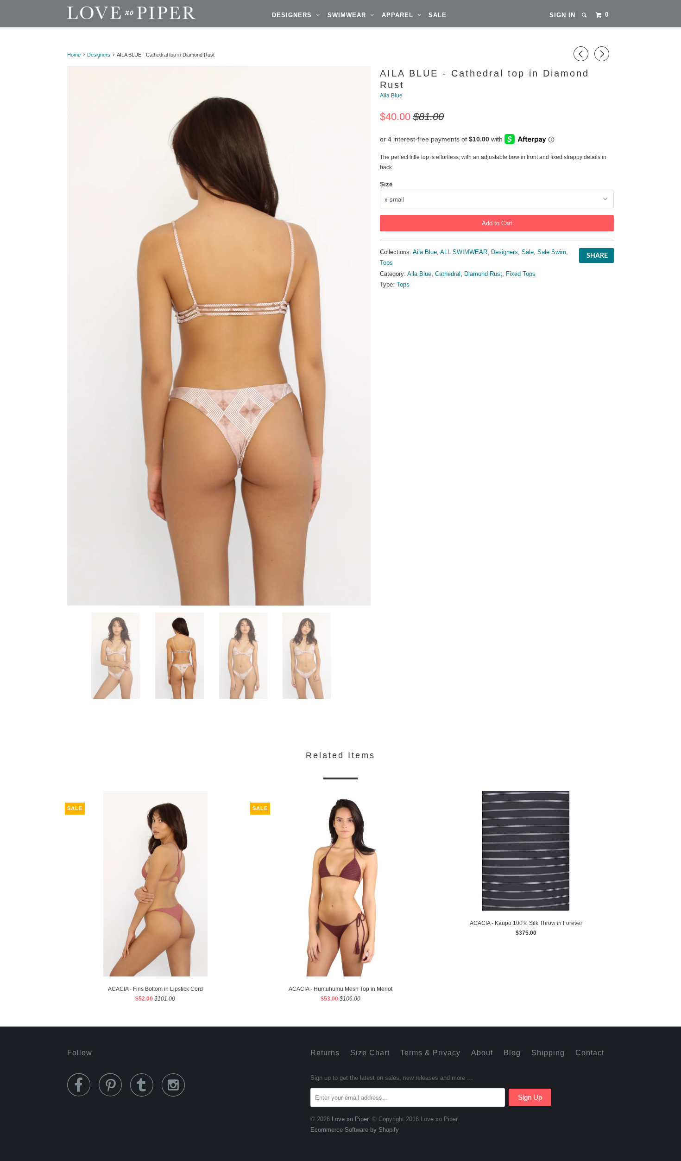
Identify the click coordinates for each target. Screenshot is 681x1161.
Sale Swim (551, 252)
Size (386, 184)
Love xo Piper (350, 1119)
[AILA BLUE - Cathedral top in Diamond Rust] (219, 336)
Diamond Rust (483, 273)
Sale (438, 15)
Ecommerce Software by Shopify (354, 1129)
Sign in (562, 15)
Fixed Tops (521, 273)
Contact (589, 1053)
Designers (294, 15)
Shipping (548, 1053)
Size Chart (370, 1053)
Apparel (400, 15)
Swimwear (349, 15)
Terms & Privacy (430, 1053)
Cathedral (447, 273)
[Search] (585, 15)
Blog (512, 1053)
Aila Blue (391, 95)
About (482, 1053)
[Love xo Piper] (114, 12)
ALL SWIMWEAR (463, 252)
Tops (386, 262)
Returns (325, 1053)
